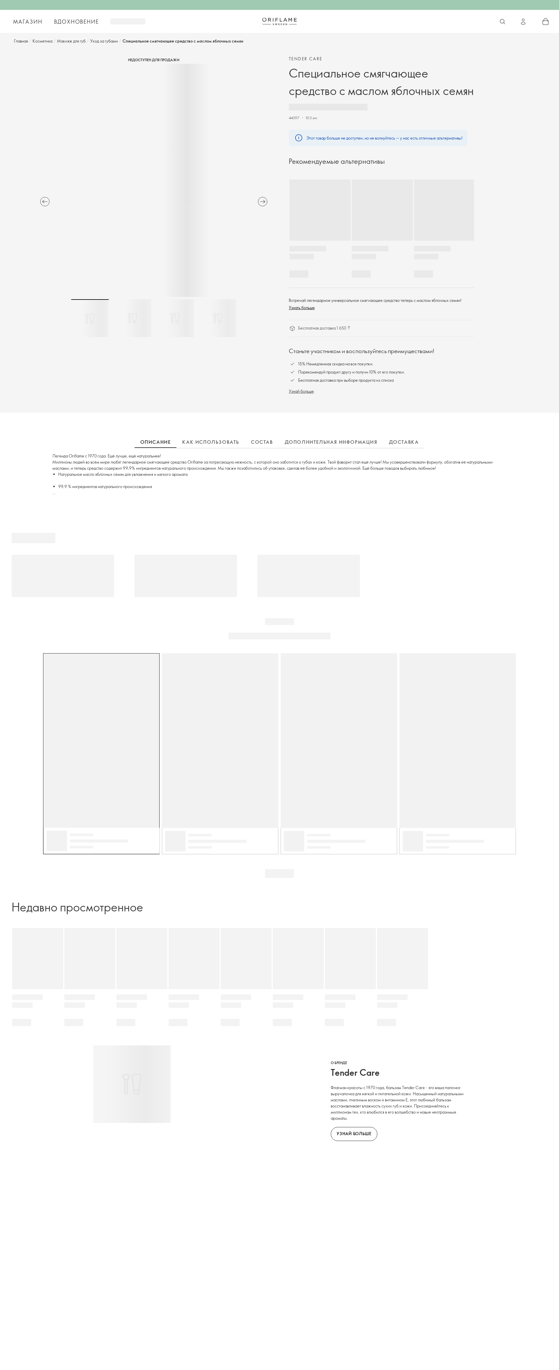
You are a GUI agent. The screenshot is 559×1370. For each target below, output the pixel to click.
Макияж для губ (71, 41)
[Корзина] (545, 21)
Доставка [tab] (404, 442)
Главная (21, 41)
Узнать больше (302, 307)
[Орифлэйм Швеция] (279, 21)
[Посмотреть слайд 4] (217, 318)
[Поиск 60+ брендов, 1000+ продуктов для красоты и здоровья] (502, 21)
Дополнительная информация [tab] (331, 442)
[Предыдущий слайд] (44, 201)
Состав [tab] (262, 442)
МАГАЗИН (28, 21)
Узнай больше (301, 391)
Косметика (42, 41)
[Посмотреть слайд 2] (132, 318)
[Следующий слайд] (262, 201)
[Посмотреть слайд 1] (90, 318)
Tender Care (305, 58)
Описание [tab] (155, 442)
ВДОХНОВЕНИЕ (76, 21)
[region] (153, 180)
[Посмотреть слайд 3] (175, 318)
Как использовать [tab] (210, 442)
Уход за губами (104, 41)
